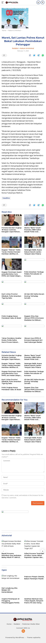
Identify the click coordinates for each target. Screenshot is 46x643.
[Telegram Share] (38, 55)
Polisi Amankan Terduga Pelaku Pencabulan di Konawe (34, 274)
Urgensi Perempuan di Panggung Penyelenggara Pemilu (10, 601)
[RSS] (23, 631)
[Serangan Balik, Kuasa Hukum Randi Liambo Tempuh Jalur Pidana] (34, 242)
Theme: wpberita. (34, 637)
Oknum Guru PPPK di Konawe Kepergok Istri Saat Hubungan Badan (33, 340)
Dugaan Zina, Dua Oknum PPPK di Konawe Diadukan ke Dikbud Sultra (34, 318)
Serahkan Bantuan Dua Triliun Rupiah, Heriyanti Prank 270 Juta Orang (33, 601)
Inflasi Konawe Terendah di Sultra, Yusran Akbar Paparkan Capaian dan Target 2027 (34, 555)
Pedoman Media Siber (31, 624)
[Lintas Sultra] (11, 2)
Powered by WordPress (14, 637)
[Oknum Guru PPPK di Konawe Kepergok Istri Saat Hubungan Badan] (34, 330)
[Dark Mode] (38, 2)
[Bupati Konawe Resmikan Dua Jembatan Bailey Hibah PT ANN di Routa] (12, 545)
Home (9, 624)
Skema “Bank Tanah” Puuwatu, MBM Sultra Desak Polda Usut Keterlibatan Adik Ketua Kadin (33, 230)
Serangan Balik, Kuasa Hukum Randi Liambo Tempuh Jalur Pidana (33, 252)
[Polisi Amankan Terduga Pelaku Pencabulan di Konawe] (34, 264)
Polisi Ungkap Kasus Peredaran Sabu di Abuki (11, 317)
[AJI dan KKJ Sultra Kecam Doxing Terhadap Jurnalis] (34, 286)
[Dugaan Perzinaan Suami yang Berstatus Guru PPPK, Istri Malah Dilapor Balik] (12, 264)
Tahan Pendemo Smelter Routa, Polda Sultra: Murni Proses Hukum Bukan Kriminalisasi (11, 340)
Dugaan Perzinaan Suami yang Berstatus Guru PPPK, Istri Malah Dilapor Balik (12, 274)
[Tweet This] (34, 55)
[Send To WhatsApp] (42, 55)
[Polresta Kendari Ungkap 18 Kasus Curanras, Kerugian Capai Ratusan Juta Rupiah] (12, 220)
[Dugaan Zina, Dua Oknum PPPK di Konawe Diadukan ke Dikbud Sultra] (34, 308)
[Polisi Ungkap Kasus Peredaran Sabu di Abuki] (12, 308)
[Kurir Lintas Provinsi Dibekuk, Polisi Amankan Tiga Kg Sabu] (12, 286)
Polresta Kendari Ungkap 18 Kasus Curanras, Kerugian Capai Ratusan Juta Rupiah (12, 230)
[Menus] (3, 2)
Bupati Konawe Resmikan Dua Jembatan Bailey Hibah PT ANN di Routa (11, 555)
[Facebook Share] (30, 55)
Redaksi (15, 48)
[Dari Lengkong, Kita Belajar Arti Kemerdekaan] (12, 580)
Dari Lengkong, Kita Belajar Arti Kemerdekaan (9, 590)
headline (6, 198)
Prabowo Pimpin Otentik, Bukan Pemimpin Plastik (34, 578)
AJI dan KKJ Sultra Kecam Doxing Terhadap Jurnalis (34, 296)
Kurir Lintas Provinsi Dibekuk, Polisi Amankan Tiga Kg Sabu (11, 296)
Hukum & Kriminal (27, 48)
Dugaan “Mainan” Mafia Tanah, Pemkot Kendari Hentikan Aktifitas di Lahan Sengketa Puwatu (11, 252)
